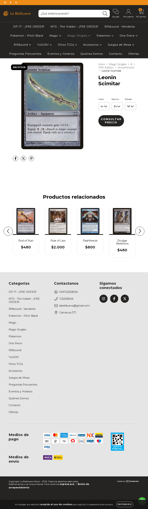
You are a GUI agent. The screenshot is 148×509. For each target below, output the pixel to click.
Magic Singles (77, 35)
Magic (54, 35)
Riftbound (21, 44)
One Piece (128, 35)
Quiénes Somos (91, 53)
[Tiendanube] (128, 481)
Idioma (115, 99)
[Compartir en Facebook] (16, 160)
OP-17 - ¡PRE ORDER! (28, 26)
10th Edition (106, 67)
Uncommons (125, 67)
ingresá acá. (67, 484)
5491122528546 (68, 292)
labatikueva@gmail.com (74, 305)
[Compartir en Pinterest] (31, 160)
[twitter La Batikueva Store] (16, 2)
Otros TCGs (66, 44)
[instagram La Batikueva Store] (5, 2)
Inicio (101, 64)
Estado (128, 99)
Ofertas (133, 53)
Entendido (125, 504)
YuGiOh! (43, 44)
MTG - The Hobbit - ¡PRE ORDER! (74, 26)
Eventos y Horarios (60, 53)
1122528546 (66, 298)
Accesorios (91, 44)
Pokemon (104, 35)
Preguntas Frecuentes (25, 53)
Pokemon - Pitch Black (26, 35)
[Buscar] (105, 13)
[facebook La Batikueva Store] (11, 2)
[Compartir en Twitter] (24, 160)
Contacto (115, 53)
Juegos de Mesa (120, 44)
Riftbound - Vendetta (120, 26)
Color (101, 99)
